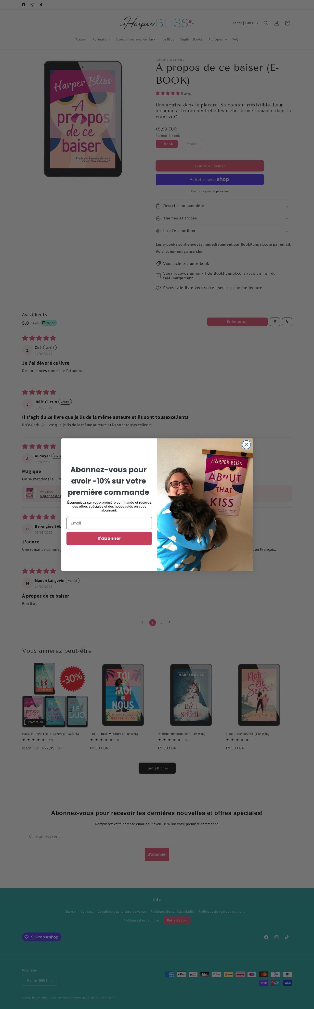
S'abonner (109, 538)
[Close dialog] (246, 444)
